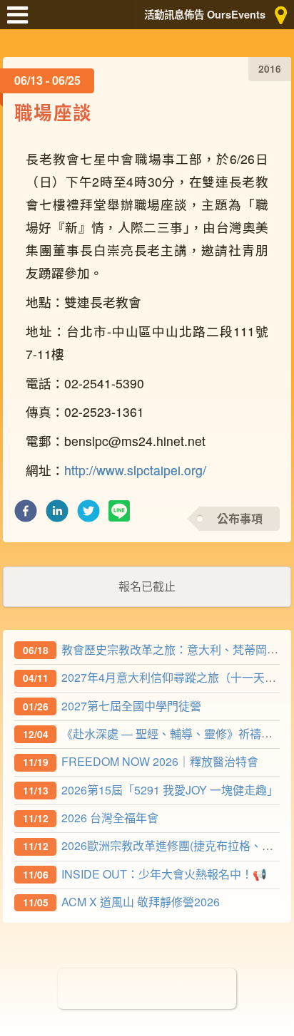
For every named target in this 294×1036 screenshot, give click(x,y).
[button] (25, 514)
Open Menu (21, 21)
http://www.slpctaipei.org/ (135, 470)
